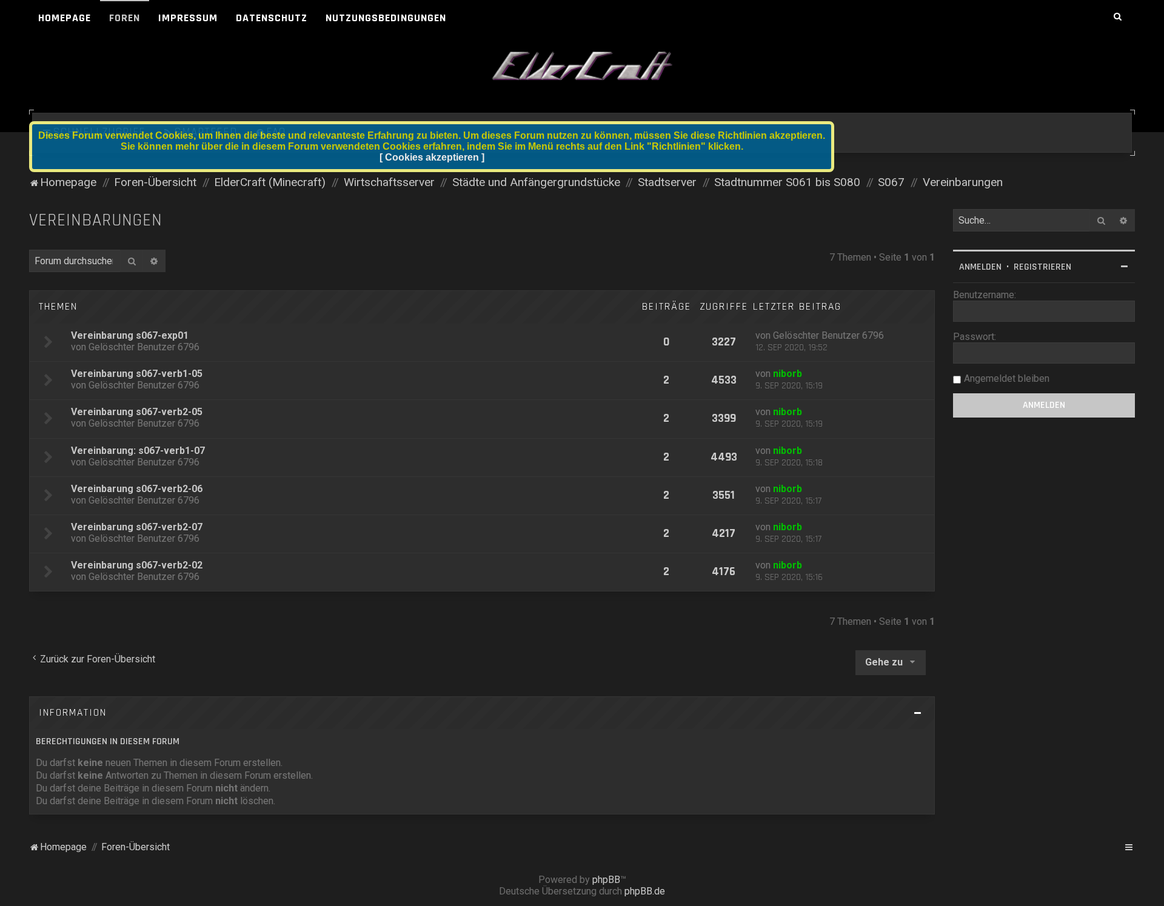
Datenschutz (271, 18)
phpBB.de (644, 891)
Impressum (188, 18)
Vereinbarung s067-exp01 (130, 335)
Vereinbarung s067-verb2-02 (136, 565)
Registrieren (1042, 267)
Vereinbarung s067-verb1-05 (136, 373)
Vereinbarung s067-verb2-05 (136, 412)
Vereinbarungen (95, 220)
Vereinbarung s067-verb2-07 (136, 527)
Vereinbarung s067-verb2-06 (136, 489)
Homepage (64, 18)
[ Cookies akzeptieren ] (432, 157)
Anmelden (980, 267)
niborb (787, 373)
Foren (124, 18)
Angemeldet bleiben (1006, 378)
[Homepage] (582, 67)
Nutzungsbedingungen (386, 18)
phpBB (606, 879)
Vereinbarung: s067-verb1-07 (138, 450)
